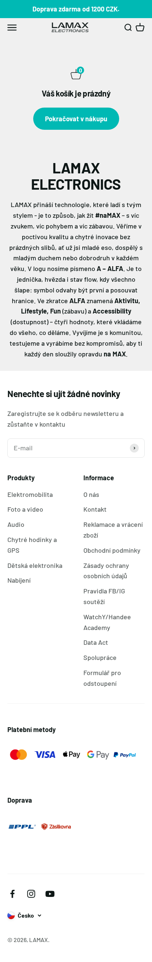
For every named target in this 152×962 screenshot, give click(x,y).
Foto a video (25, 509)
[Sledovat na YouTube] (50, 894)
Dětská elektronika (34, 565)
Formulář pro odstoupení (102, 677)
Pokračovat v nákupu (76, 119)
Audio (15, 524)
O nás (91, 494)
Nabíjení (19, 580)
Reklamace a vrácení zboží (113, 529)
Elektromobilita (30, 494)
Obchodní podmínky (112, 550)
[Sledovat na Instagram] (31, 894)
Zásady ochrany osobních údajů (106, 570)
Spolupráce (100, 657)
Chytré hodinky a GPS (32, 544)
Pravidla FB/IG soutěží (104, 596)
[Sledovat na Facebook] (12, 894)
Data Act (95, 642)
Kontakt (95, 509)
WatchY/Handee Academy (107, 622)
